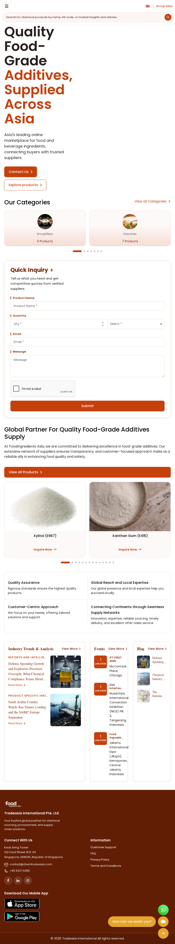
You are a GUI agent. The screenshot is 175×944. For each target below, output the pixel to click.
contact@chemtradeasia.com (31, 864)
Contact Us (19, 171)
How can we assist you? (132, 921)
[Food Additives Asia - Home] (23, 6)
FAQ (93, 853)
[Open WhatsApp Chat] (163, 910)
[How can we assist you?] (163, 921)
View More (70, 649)
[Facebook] (8, 880)
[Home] (13, 804)
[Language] (148, 6)
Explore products (23, 184)
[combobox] (87, 306)
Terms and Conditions (105, 866)
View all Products (23, 472)
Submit (87, 405)
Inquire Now (45, 549)
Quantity (19, 315)
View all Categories (150, 201)
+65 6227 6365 (20, 871)
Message (19, 351)
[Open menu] (7, 6)
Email (17, 334)
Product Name (23, 298)
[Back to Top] (163, 933)
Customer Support (103, 847)
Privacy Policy (99, 860)
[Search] (168, 17)
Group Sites (164, 6)
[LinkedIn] (18, 880)
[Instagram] (28, 880)
